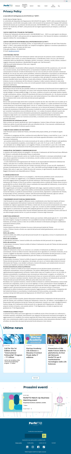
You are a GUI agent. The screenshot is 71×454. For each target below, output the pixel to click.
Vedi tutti (35, 378)
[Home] (8, 6)
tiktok (44, 447)
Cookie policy (30, 443)
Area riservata (53, 6)
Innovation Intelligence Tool (24, 6)
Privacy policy (18, 443)
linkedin (27, 447)
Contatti (54, 443)
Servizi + (32, 6)
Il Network (17, 6)
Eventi (46, 6)
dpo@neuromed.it (14, 51)
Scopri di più (26, 408)
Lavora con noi (42, 443)
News (39, 6)
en (66, 1)
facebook (38, 447)
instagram (33, 447)
